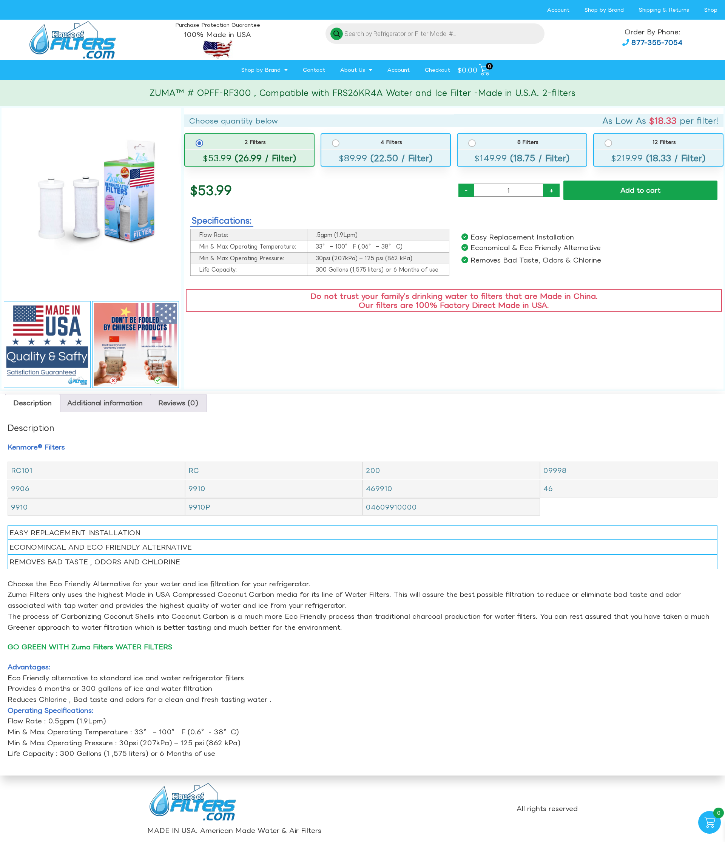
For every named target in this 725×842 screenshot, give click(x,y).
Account (558, 9)
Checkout (437, 70)
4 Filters (391, 141)
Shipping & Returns (664, 9)
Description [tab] (32, 402)
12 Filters (664, 141)
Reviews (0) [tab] (178, 402)
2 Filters (255, 141)
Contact (314, 70)
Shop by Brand (604, 9)
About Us (352, 70)
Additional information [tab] (105, 402)
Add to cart (640, 190)
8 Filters (527, 141)
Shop (710, 9)
